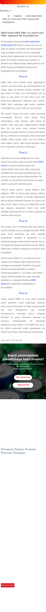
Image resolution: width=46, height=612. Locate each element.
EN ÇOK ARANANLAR (27, 606)
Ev (9, 16)
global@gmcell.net (14, 441)
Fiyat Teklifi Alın (23, 377)
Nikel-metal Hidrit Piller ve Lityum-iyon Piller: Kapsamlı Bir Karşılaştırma (22, 19)
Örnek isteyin (23, 385)
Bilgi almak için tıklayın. (7, 585)
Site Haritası (28, 603)
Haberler (18, 16)
